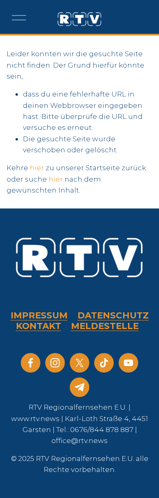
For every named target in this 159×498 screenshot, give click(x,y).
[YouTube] (128, 363)
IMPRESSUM (39, 315)
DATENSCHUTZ (113, 315)
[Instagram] (55, 363)
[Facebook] (30, 363)
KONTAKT (38, 326)
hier (37, 167)
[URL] (79, 387)
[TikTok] (104, 363)
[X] (79, 363)
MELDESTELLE (105, 326)
